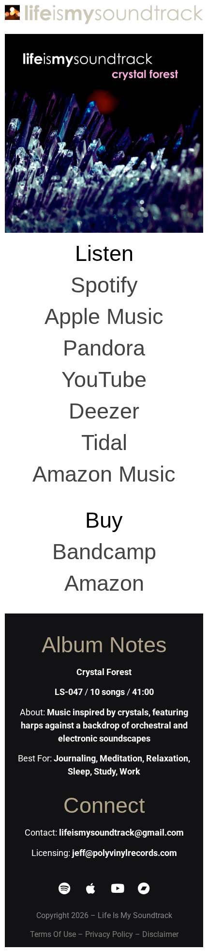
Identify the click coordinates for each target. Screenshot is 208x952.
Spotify (104, 285)
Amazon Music (104, 474)
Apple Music (104, 316)
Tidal (104, 442)
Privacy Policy (109, 934)
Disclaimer (160, 934)
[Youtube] (117, 888)
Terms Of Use (53, 934)
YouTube (104, 379)
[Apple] (91, 888)
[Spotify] (64, 888)
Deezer (104, 411)
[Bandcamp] (144, 888)
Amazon (104, 583)
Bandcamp (104, 551)
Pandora (104, 348)
